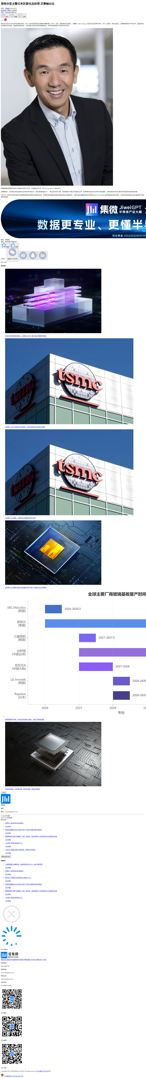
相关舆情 (4, 10)
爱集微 (7, 8)
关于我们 (33, 959)
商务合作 (39, 959)
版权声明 (9, 959)
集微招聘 (15, 959)
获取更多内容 (6, 856)
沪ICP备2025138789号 (43, 1071)
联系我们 (21, 959)
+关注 (3, 792)
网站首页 (3, 959)
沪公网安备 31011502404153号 (13, 1076)
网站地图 (27, 959)
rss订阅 (44, 959)
